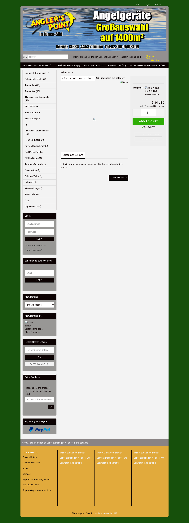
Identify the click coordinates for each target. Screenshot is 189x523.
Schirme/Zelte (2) (33, 176)
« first (65, 78)
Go (39, 357)
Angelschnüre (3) (33, 206)
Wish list (158, 4)
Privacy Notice (30, 457)
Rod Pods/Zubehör (34, 152)
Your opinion (118, 177)
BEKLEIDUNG (31, 106)
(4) (26, 124)
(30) (27, 200)
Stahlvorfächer (32, 194)
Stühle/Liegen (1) (33, 158)
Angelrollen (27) (93, 65)
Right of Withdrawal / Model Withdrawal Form (36, 482)
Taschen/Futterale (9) (35, 164)
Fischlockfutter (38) (34, 140)
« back (73, 78)
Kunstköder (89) (32, 112)
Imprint (26, 468)
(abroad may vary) (152, 94)
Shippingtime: (137, 87)
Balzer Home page (34, 329)
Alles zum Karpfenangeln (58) (147, 65)
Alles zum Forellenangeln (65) (37, 132)
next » (82, 78)
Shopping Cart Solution (83, 513)
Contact (27, 474)
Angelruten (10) (117, 65)
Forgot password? (33, 250)
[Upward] (7, 519)
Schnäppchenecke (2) (67, 65)
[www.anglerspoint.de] (94, 28)
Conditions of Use (31, 462)
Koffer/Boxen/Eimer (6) (36, 146)
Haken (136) (31, 182)
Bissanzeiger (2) (32, 170)
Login (147, 4)
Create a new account (35, 245)
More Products (32, 332)
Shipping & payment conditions (37, 490)
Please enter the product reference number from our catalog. (38, 391)
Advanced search (39, 364)
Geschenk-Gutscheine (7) (37, 65)
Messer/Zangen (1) (34, 188)
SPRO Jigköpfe (32, 118)
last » (90, 78)
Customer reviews (73, 154)
